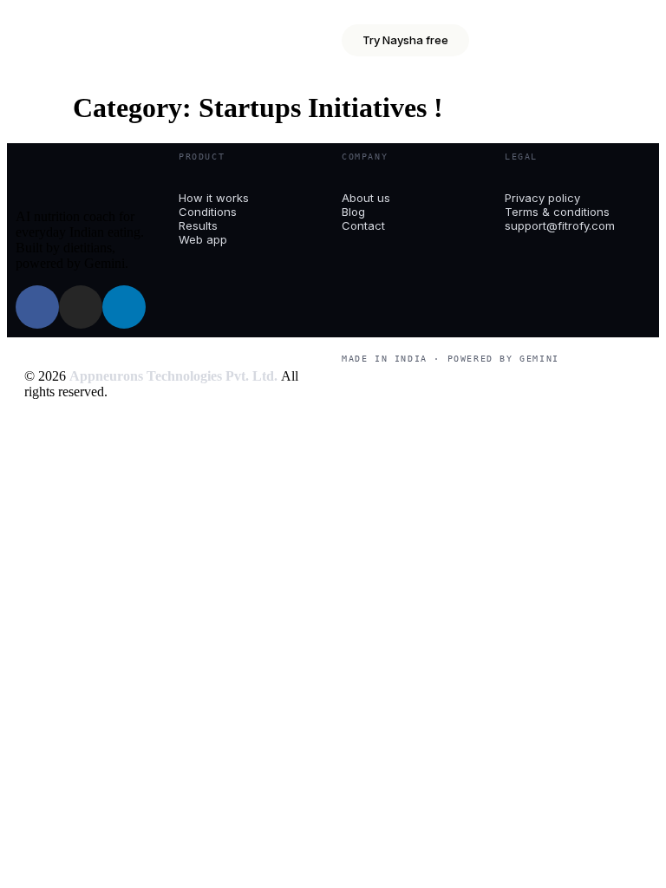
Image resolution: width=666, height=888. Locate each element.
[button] (550, 32)
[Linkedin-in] (124, 307)
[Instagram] (80, 307)
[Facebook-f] (37, 307)
